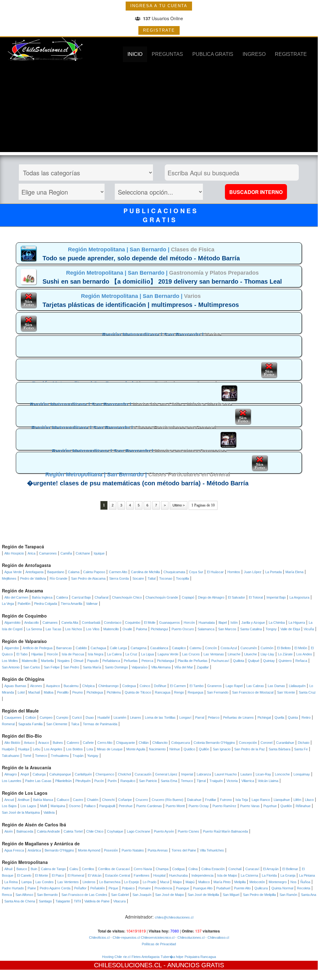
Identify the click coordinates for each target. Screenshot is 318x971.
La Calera (114, 654)
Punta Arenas (158, 850)
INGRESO (254, 54)
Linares (135, 717)
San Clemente (56, 724)
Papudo (93, 661)
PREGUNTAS (167, 54)
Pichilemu (114, 692)
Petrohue (125, 806)
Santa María (92, 667)
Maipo (177, 882)
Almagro (10, 774)
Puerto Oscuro (183, 629)
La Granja (287, 875)
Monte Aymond (89, 850)
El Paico (58, 875)
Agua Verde (13, 572)
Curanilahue (285, 742)
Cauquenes (13, 717)
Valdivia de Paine (97, 901)
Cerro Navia (143, 869)
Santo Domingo (116, 667)
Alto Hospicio (14, 553)
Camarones (48, 553)
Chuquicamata (174, 572)
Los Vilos (93, 629)
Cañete (88, 742)
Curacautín (143, 774)
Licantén (120, 717)
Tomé (27, 755)
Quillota (238, 661)
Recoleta (303, 888)
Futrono (226, 800)
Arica (31, 553)
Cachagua (98, 648)
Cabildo (81, 648)
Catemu (195, 648)
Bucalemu (71, 686)
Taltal (151, 578)
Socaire (138, 578)
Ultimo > (178, 505)
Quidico (189, 749)
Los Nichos (73, 629)
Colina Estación (213, 869)
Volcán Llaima (268, 781)
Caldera (62, 597)
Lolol (21, 692)
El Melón (300, 648)
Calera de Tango (53, 869)
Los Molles (10, 661)
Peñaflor (80, 888)
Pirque (113, 888)
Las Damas (276, 686)
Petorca (147, 661)
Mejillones (9, 578)
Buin (34, 869)
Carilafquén (83, 774)
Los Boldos (74, 749)
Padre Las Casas (38, 781)
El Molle (149, 622)
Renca (7, 895)
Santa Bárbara (279, 749)
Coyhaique (115, 831)
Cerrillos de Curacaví (114, 869)
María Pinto (222, 882)
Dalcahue (194, 800)
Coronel (266, 742)
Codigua (178, 869)
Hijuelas (37, 654)
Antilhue (23, 800)
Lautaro (246, 774)
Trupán (78, 755)
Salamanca (206, 629)
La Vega (8, 603)
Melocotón (257, 882)
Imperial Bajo (276, 597)
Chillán (144, 742)
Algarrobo (11, 648)
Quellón (286, 806)
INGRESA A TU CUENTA (158, 5)
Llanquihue (282, 800)
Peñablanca (111, 661)
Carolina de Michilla (145, 572)
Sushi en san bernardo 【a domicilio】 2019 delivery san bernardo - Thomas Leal (162, 281)
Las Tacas (53, 629)
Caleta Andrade (48, 831)
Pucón (99, 781)
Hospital (159, 875)
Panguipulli (107, 806)
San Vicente (286, 692)
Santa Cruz (307, 692)
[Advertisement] (159, 108)
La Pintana (307, 875)
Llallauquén (297, 686)
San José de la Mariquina (21, 812)
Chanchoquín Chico (127, 597)
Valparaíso (139, 667)
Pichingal (264, 717)
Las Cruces (191, 654)
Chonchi (108, 800)
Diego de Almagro (211, 597)
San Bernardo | (150, 249)
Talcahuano (10, 755)
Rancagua (162, 692)
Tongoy (271, 629)
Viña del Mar (183, 667)
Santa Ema (169, 781)
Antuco (29, 742)
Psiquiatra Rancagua (200, 957)
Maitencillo (111, 629)
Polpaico (128, 888)
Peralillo (63, 692)
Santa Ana (308, 895)
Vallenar (92, 603)
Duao (90, 717)
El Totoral (256, 597)
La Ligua (147, 654)
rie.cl (126, 957)
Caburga (39, 774)
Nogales (63, 661)
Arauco (43, 742)
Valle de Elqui (290, 629)
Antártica (34, 850)
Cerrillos (88, 869)
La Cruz (131, 654)
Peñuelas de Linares (238, 717)
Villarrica (247, 781)
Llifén (297, 800)
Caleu (73, 869)
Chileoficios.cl (99, 937)
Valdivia (49, 812)
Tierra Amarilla (71, 603)
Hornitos (233, 572)
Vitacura (119, 901)
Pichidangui (159, 629)
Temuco (187, 781)
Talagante (63, 901)
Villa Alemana (161, 667)
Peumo (77, 692)
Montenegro (278, 882)
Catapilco (179, 648)
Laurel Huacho (226, 774)
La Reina (11, 882)
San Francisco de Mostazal (252, 692)
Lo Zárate (285, 654)
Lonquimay (301, 774)
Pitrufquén (83, 781)
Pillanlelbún (63, 781)
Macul (164, 882)
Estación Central (117, 875)
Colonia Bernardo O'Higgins (214, 742)
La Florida (269, 875)
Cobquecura (180, 742)
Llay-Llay (267, 654)
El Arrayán (271, 869)
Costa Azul (229, 648)
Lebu (36, 749)
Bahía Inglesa (42, 597)
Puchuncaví (220, 661)
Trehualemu (60, 755)
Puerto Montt (175, 806)
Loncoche (282, 774)
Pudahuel (223, 888)
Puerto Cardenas (149, 806)
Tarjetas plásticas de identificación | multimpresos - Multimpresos (141, 304)
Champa (162, 869)
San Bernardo (47, 895)
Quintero (285, 661)
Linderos (89, 882)
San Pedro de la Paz (249, 749)
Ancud (9, 800)
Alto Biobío (12, 742)
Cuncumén (248, 648)
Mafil (43, 806)
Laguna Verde (168, 654)
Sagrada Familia (30, 724)
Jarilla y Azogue (253, 622)
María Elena (294, 572)
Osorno (74, 806)
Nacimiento (157, 749)
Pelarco (213, 717)
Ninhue (174, 749)
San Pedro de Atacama (88, 578)
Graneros (214, 686)
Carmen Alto (118, 572)
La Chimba (277, 622)
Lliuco (309, 800)
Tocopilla (182, 578)
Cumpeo (46, 717)
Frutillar (210, 800)
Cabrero (73, 742)
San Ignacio (222, 749)
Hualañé (103, 717)
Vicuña (309, 629)
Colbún (30, 717)
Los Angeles (53, 749)
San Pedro (71, 667)
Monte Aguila (135, 749)
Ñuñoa (305, 882)
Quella (279, 717)
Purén (112, 781)
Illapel (222, 622)
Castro (78, 800)
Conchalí (235, 869)
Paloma (141, 629)
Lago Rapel (234, 686)
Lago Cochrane (138, 831)
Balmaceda (24, 831)
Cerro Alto (104, 742)
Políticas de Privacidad (159, 944)
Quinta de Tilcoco (138, 692)
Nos (293, 882)
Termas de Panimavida (100, 724)
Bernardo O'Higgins (59, 850)
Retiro (306, 717)
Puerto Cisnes (188, 831)
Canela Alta (69, 622)
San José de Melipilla (203, 895)
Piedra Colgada (45, 603)
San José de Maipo (169, 895)
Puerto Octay (199, 806)
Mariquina (58, 806)
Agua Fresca (14, 850)
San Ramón (288, 895)
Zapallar (203, 667)
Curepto (62, 717)
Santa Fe (301, 749)
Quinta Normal (282, 888)
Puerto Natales (133, 850)
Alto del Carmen (16, 597)
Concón (211, 648)
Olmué (78, 661)
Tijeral (201, 781)
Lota (90, 749)
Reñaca (301, 661)
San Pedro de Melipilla (259, 895)
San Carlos (31, 667)
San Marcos (227, 629)
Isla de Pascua (73, 654)
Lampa (26, 882)
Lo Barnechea (109, 882)
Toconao (165, 578)
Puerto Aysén (164, 831)
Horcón (189, 622)
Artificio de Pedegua (37, 648)
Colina (193, 869)
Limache (234, 654)
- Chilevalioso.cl (216, 937)
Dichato (303, 742)
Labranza (204, 774)
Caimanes (50, 622)
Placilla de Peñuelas (193, 661)
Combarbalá (91, 622)
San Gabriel (120, 895)
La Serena (34, 629)
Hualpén (8, 749)
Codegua (129, 686)
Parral (199, 717)
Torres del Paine (184, 850)
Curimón (267, 648)
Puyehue (270, 806)
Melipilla (240, 882)
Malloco (204, 882)
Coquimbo (132, 622)
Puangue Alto (203, 888)
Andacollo (31, 622)
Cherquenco (105, 774)
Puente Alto (242, 888)
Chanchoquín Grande (162, 597)
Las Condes (44, 882)
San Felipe (52, 667)
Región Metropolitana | (99, 249)
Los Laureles (11, 781)
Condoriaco (112, 622)
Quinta (293, 717)
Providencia (163, 888)
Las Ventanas (214, 654)
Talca (75, 724)
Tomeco (41, 755)
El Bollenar (290, 869)
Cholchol (124, 774)
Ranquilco (127, 781)
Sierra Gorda (119, 578)
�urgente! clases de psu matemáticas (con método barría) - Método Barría (138, 483)
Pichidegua (95, 692)
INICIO (135, 54)
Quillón (204, 749)
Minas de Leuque (110, 749)
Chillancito (160, 742)
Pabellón (24, 603)
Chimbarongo (108, 686)
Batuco (21, 869)
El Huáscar (215, 572)
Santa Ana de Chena (19, 901)
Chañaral (101, 597)
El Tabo (22, 654)
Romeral (8, 724)
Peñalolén (97, 888)
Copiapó (188, 597)
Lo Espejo (131, 882)
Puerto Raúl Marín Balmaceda (225, 831)
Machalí (34, 692)
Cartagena (138, 648)
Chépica (88, 686)
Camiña (66, 553)
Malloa (48, 692)
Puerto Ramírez (224, 806)
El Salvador (236, 597)
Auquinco (53, 686)
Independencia (202, 875)
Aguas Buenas (15, 686)
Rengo (179, 692)
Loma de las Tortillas (160, 717)
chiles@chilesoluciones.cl (174, 917)
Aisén (8, 831)
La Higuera (297, 622)
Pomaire (144, 888)
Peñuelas (131, 661)
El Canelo (24, 875)
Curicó (77, 717)
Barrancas (64, 648)
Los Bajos (9, 806)
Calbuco (63, 800)
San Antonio (11, 667)
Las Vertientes (68, 882)
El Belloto (284, 648)
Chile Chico (94, 831)
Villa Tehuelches (212, 850)
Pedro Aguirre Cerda (55, 888)
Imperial (187, 774)
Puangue (182, 888)
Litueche (250, 654)
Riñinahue (303, 806)
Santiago (45, 901)
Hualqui (23, 749)
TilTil (77, 901)
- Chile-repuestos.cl (125, 937)
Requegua (195, 692)
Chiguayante (125, 742)
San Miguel (231, 895)
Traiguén (216, 781)
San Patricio (148, 781)
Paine (32, 888)
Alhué (8, 869)
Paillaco (90, 806)
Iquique (99, 553)
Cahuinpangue (60, 774)
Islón (234, 622)
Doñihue (160, 686)
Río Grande (58, 578)
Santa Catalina (251, 629)
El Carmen (178, 686)
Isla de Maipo (227, 875)
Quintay (269, 661)
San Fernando (217, 692)
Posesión (111, 850)
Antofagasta (34, 572)
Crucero (142, 800)
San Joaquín (141, 895)
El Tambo (197, 686)
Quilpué (253, 661)
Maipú (190, 882)
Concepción (248, 742)
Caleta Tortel (73, 831)
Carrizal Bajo (81, 597)
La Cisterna (249, 875)
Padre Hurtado (13, 888)
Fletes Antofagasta (145, 957)
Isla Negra (95, 654)
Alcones (36, 686)
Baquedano (55, 572)
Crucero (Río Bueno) (167, 800)
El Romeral (76, 875)
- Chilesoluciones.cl (189, 937)
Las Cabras (255, 686)
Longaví (185, 717)
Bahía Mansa (43, 800)
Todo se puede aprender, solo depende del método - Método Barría (141, 258)
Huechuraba (178, 875)
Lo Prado (149, 882)
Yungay (92, 755)
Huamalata (207, 622)
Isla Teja (241, 800)
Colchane (83, 553)
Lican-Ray (263, 774)
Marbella (47, 661)
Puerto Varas (250, 806)
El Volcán (94, 875)
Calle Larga (118, 648)
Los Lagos (28, 806)
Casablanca (159, 648)
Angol (24, 774)
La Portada (273, 572)
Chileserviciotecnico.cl (157, 937)
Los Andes (304, 654)
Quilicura (261, 888)
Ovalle (127, 629)
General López (166, 774)
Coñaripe (125, 800)
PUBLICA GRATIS (212, 54)
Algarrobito (12, 622)
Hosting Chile (112, 957)
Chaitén (92, 800)
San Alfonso (24, 895)
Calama (73, 572)
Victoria (232, 781)
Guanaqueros (169, 622)
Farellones (142, 875)
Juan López (253, 572)
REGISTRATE (159, 30)
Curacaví (252, 869)
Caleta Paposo (94, 572)
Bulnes (58, 742)
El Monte (41, 875)
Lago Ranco (261, 800)
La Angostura (299, 597)
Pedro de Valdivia (33, 578)
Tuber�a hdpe (172, 957)
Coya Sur (196, 572)
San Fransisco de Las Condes (84, 895)
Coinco (145, 686)
